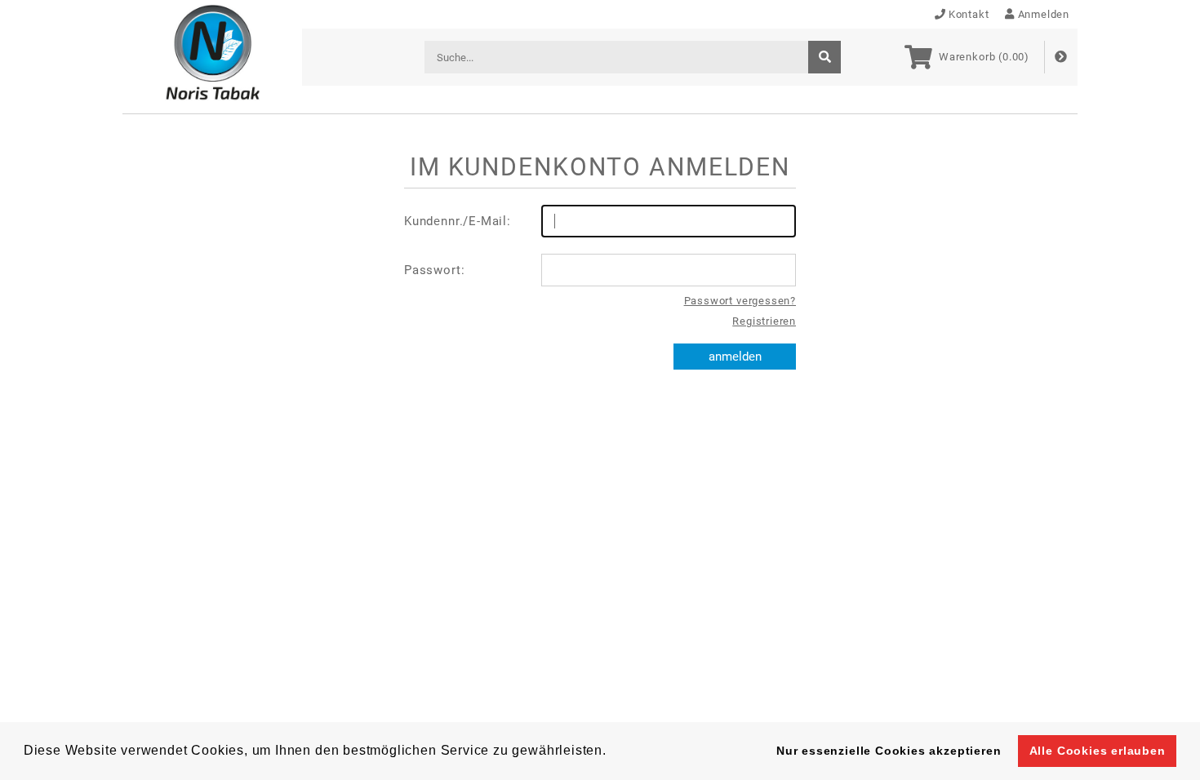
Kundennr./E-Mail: (457, 221)
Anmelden (1043, 14)
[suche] (824, 57)
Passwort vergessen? (740, 301)
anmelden (735, 356)
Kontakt (969, 14)
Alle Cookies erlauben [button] (1097, 750)
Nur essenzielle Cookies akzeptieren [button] (888, 750)
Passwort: (434, 270)
